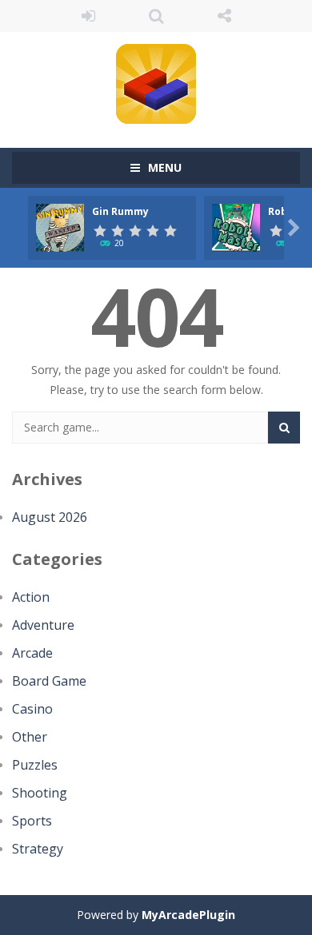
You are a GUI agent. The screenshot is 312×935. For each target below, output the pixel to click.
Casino (32, 709)
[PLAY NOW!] (60, 226)
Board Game (49, 681)
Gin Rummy (120, 211)
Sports (32, 821)
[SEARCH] (284, 428)
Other (29, 737)
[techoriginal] (156, 82)
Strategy (37, 848)
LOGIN (88, 16)
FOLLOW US (224, 16)
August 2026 (49, 517)
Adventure (43, 625)
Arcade (32, 653)
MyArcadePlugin (188, 914)
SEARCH (156, 16)
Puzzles (35, 765)
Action (31, 597)
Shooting (39, 793)
